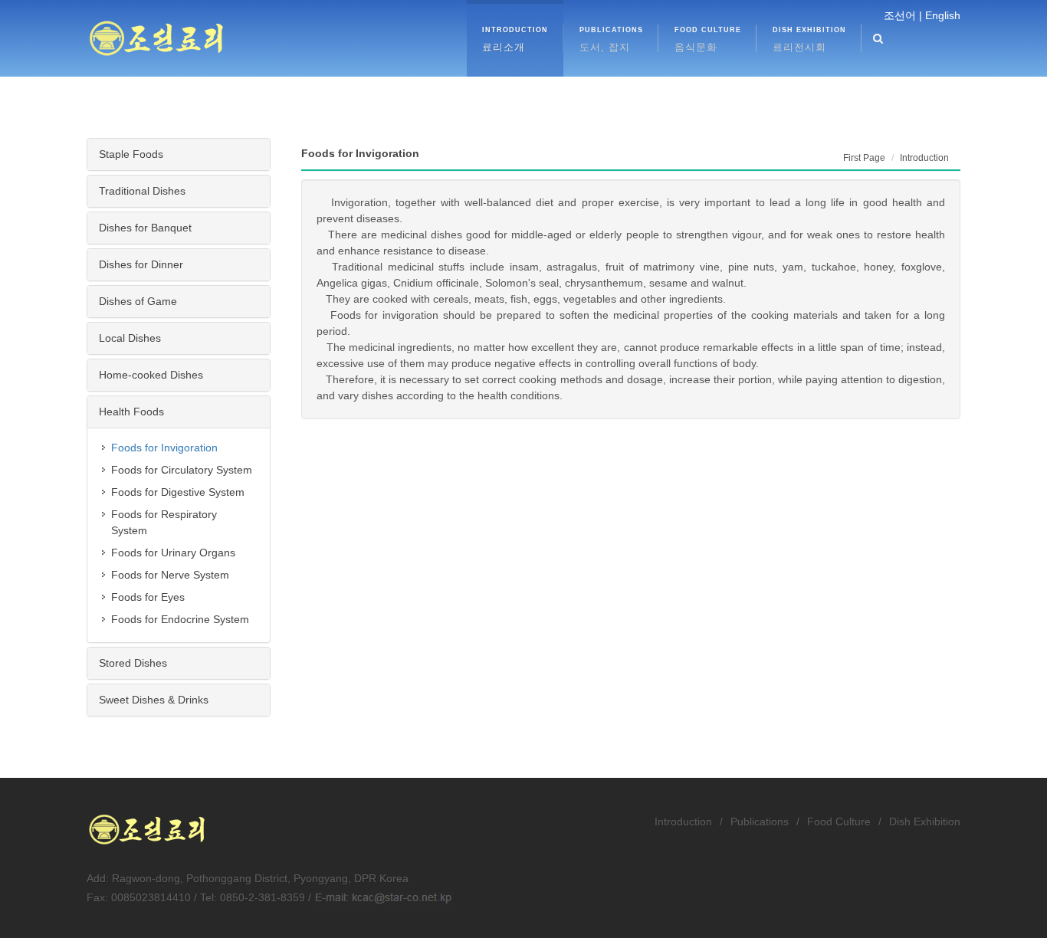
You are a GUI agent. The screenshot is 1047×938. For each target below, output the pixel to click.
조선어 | (903, 15)
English (942, 15)
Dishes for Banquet (145, 227)
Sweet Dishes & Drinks (153, 700)
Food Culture (839, 821)
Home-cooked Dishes (151, 375)
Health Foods (131, 411)
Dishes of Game (138, 301)
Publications (759, 821)
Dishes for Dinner (141, 264)
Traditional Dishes (142, 191)
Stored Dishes (133, 663)
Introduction (683, 821)
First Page (864, 158)
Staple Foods (131, 154)
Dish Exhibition (924, 821)
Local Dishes (130, 338)
